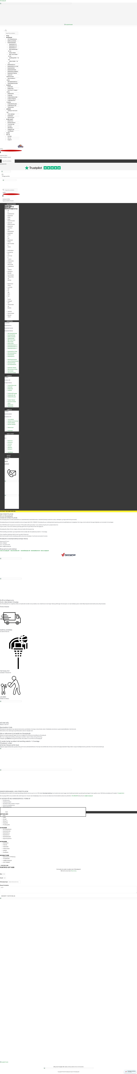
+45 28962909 (74, 795)
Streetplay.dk (3, 0)
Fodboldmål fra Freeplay (11, 101)
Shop (7, 36)
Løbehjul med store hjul (12, 111)
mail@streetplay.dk (88, 795)
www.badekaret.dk (35, 550)
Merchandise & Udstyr (11, 79)
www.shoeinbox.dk (15, 550)
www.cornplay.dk (45, 550)
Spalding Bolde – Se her (13, 58)
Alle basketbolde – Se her (13, 50)
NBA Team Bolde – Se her (13, 55)
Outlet (8, 133)
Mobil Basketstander (13, 83)
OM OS (6, 461)
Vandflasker (11, 131)
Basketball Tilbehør (12, 73)
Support (10, 139)
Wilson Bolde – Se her (13, 62)
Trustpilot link (121, 793)
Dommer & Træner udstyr (12, 91)
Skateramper (11, 117)
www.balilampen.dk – (26, 550)
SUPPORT (7, 464)
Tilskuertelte (11, 107)
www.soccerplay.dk (4, 550)
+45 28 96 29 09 (3, 164)
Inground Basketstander (10, 75)
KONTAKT (7, 458)
